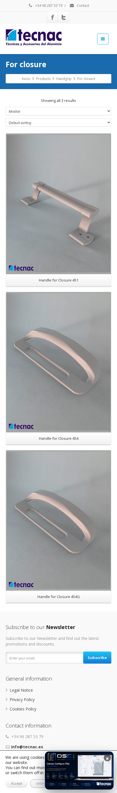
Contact (82, 5)
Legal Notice (21, 690)
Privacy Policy (22, 699)
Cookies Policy (23, 709)
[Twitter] (63, 17)
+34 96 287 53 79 (48, 5)
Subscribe (97, 657)
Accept (16, 783)
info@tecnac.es (27, 746)
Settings (42, 783)
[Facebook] (52, 17)
